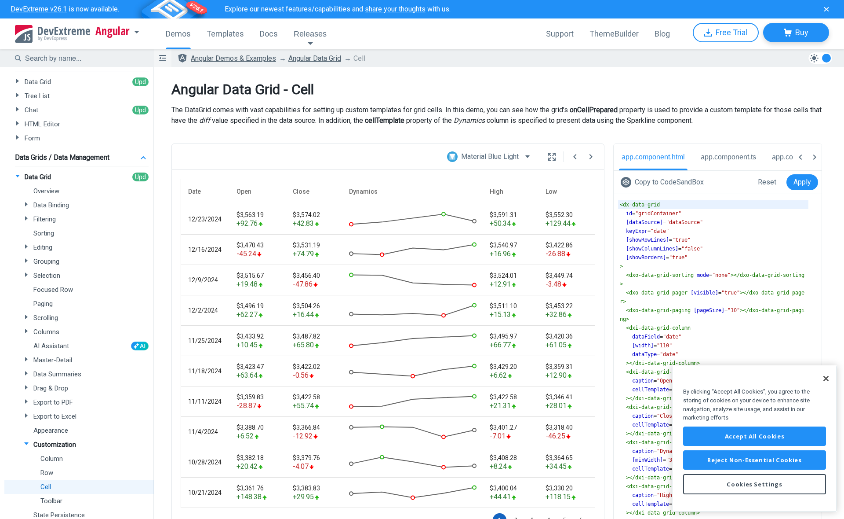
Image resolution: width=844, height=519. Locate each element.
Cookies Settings (754, 484)
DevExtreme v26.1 (39, 9)
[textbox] (84, 58)
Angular (112, 31)
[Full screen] (552, 157)
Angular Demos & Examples (233, 58)
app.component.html (653, 157)
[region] (754, 438)
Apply (802, 182)
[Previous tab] (800, 157)
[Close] (826, 378)
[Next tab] (815, 157)
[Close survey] (826, 9)
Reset (767, 182)
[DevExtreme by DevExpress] (52, 34)
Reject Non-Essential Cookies (754, 460)
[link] (664, 182)
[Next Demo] (591, 157)
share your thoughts (395, 9)
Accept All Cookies (755, 436)
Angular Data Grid (314, 58)
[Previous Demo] (575, 157)
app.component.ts (728, 157)
